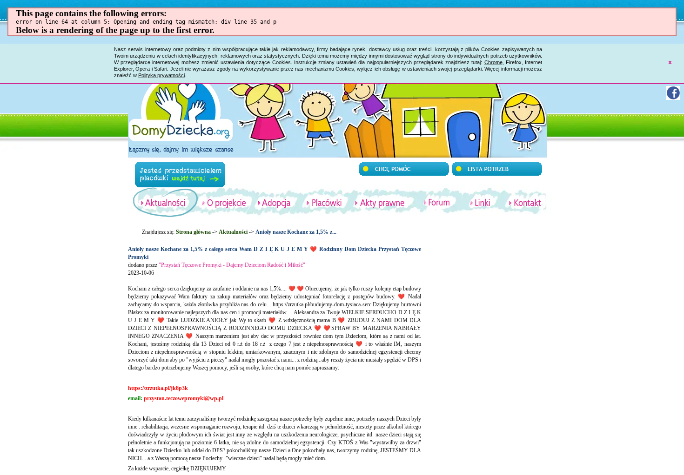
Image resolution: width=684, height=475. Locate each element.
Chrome (493, 62)
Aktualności (233, 232)
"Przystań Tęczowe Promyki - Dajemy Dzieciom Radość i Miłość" (232, 265)
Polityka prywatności (161, 75)
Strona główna (193, 232)
